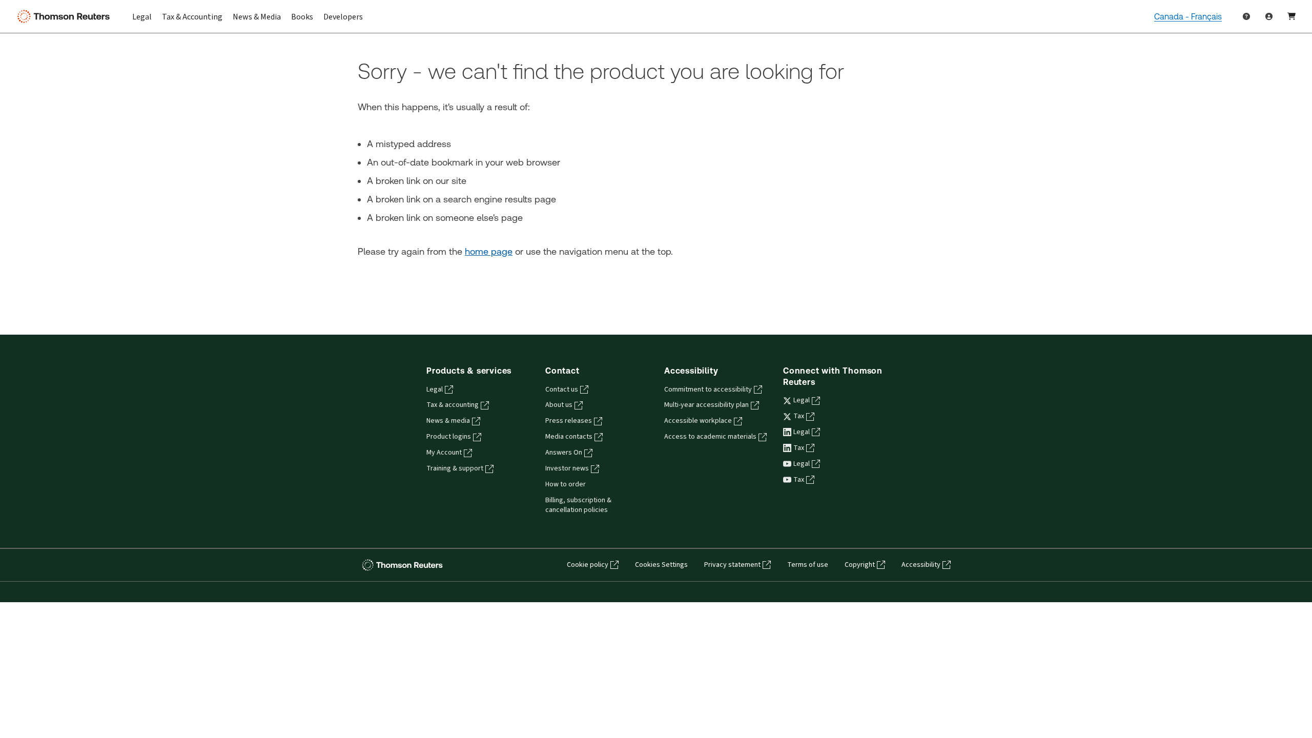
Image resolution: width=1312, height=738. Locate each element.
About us (558, 404)
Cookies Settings (661, 564)
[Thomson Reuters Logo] (65, 16)
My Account (444, 452)
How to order (565, 484)
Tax (798, 416)
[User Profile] (1269, 16)
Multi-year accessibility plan (706, 404)
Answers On (563, 452)
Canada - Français (1188, 17)
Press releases (568, 420)
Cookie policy (587, 564)
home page (488, 251)
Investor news (567, 468)
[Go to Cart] (1291, 16)
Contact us (561, 389)
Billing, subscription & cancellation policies (578, 505)
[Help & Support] (1246, 16)
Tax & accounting (452, 404)
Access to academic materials (710, 436)
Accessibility (920, 564)
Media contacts (568, 436)
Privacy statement (732, 564)
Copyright (860, 564)
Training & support (454, 468)
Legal (434, 389)
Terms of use (807, 564)
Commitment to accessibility (708, 389)
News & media (448, 420)
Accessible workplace (698, 420)
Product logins (448, 436)
